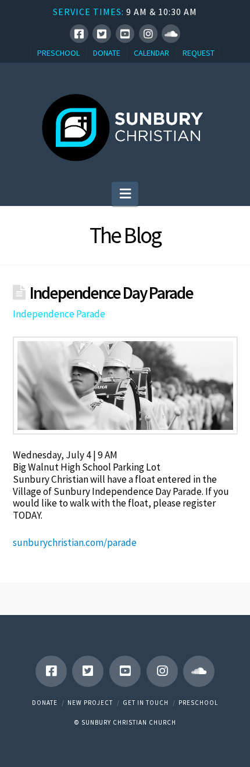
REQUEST (199, 53)
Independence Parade (59, 313)
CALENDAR (151, 53)
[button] (125, 194)
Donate (45, 703)
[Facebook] (79, 33)
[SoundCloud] (171, 33)
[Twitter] (101, 33)
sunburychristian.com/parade (75, 542)
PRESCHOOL (58, 53)
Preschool (198, 703)
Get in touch (146, 703)
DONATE (106, 53)
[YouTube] (125, 33)
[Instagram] (148, 33)
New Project (90, 703)
